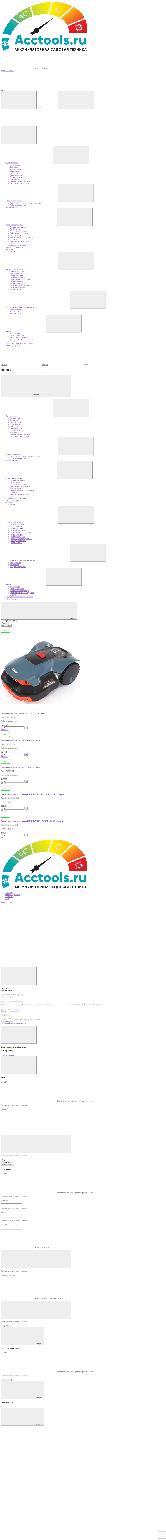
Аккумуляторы (15, 309)
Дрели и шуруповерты (18, 227)
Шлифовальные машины (19, 241)
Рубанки (13, 243)
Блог (7, 899)
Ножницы (14, 173)
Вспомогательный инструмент (22, 339)
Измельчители (15, 179)
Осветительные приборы (19, 337)
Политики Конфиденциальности (13, 1023)
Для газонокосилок (17, 271)
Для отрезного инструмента (20, 279)
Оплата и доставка (12, 895)
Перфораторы (15, 229)
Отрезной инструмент (18, 231)
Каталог (45, 365)
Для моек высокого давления (21, 285)
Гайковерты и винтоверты (20, 233)
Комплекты (14, 311)
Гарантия (9, 893)
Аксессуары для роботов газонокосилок (25, 203)
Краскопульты (15, 235)
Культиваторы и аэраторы (20, 181)
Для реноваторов (16, 281)
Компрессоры (15, 333)
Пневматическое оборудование (22, 237)
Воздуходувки (15, 171)
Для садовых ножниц (18, 287)
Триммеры (14, 167)
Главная (4, 365)
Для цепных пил (16, 275)
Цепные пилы (15, 169)
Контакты (9, 897)
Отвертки (13, 239)
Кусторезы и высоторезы (19, 183)
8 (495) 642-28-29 (7, 71)
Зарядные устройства (18, 313)
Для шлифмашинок (17, 283)
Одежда (13, 341)
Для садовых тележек (18, 277)
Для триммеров (16, 273)
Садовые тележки (17, 177)
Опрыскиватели (16, 175)
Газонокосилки (16, 165)
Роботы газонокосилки (19, 205)
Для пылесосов (16, 289)
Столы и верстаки (17, 335)
